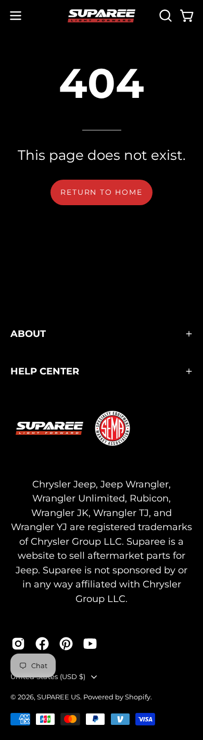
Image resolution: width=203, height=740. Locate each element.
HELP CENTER (44, 371)
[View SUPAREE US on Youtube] (90, 643)
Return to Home (101, 192)
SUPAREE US (58, 697)
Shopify (137, 697)
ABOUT (28, 333)
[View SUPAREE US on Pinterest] (66, 643)
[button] (164, 15)
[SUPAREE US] (101, 15)
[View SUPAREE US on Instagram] (18, 643)
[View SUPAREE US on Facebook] (42, 643)
